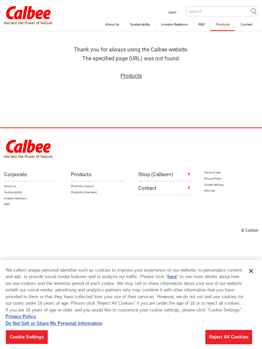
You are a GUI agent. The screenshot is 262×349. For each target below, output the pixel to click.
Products (222, 24)
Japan (172, 12)
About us (10, 186)
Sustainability (140, 24)
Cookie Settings (27, 336)
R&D (201, 24)
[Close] (251, 270)
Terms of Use (212, 172)
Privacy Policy (212, 178)
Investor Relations (174, 24)
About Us (112, 24)
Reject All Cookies (228, 336)
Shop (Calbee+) (155, 174)
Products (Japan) (82, 186)
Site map (209, 190)
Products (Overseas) (84, 192)
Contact (246, 24)
